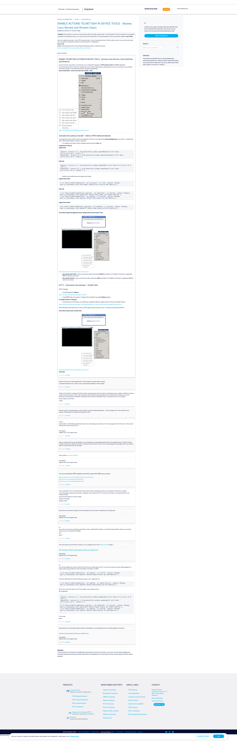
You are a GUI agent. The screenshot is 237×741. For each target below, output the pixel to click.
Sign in (166, 9)
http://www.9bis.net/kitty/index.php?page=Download (72, 294)
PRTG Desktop (104, 544)
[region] (118, 736)
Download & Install (130, 732)
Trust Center (119, 732)
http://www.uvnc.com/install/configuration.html (71, 481)
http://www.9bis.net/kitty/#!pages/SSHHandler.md (108, 304)
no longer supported (72, 455)
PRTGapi (70, 550)
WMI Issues (87, 550)
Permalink (67, 375)
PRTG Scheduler (63, 550)
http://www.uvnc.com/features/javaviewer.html (71, 479)
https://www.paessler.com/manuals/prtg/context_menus (74, 130)
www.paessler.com (182, 8)
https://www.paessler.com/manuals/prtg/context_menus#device (74, 48)
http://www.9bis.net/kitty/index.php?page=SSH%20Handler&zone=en (77, 304)
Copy (131, 151)
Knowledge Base (151, 9)
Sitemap (140, 732)
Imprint (112, 732)
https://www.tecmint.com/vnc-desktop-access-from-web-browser (76, 477)
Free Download (161, 36)
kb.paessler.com (86, 19)
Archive (77, 19)
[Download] (115, 358)
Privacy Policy (95, 732)
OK (218, 736)
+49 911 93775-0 (157, 701)
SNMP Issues (94, 550)
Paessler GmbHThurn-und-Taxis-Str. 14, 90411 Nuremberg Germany (159, 692)
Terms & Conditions (83, 732)
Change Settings (105, 732)
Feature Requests (78, 550)
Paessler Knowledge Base (64, 19)
